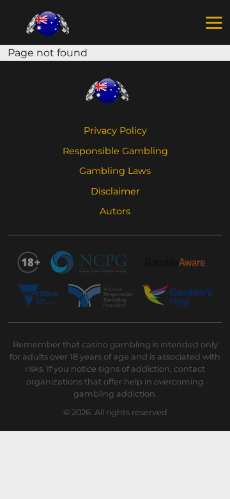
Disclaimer (115, 191)
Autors (115, 211)
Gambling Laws (115, 171)
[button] (214, 23)
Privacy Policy (115, 130)
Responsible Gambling (115, 151)
